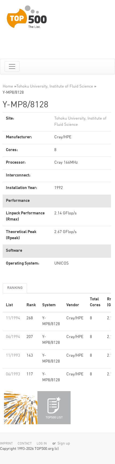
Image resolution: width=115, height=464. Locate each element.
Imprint (6, 443)
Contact (25, 443)
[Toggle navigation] (12, 66)
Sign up (63, 443)
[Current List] (54, 407)
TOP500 (20, 407)
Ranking (14, 288)
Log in (42, 443)
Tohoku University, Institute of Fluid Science (54, 87)
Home (8, 87)
